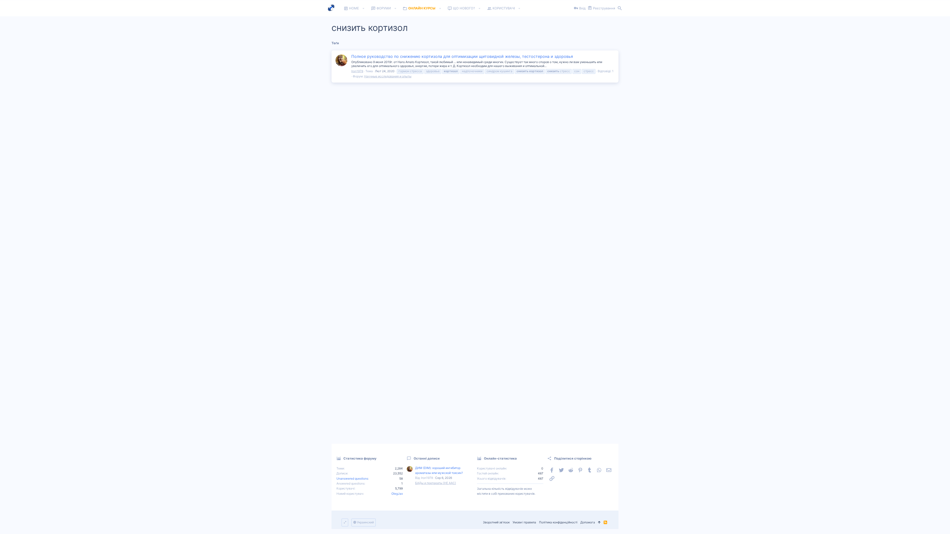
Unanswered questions (352, 478)
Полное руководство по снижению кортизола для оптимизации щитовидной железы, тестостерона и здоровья (462, 56)
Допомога (587, 522)
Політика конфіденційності (558, 522)
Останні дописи (427, 458)
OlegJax (397, 493)
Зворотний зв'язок (496, 522)
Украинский (365, 522)
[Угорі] (599, 522)
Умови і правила (524, 522)
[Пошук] (619, 8)
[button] (363, 8)
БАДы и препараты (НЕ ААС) (435, 483)
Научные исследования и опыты (387, 76)
